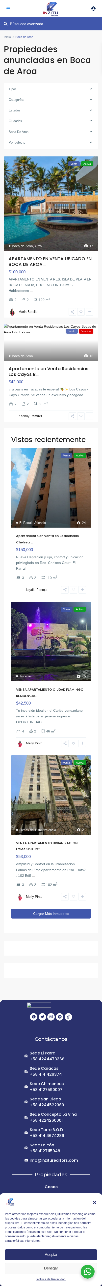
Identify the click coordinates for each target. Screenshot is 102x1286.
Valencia (40, 523)
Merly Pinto (34, 743)
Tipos (13, 89)
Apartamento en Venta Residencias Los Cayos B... (48, 371)
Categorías (16, 100)
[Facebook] (33, 1017)
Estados (15, 110)
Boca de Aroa (22, 246)
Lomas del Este (30, 830)
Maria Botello (28, 312)
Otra (38, 246)
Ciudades (15, 121)
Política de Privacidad (51, 1279)
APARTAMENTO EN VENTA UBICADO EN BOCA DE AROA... (50, 261)
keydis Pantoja (36, 590)
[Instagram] (51, 1017)
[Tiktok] (68, 1017)
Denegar (51, 1268)
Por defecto (17, 142)
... (31, 291)
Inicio (7, 37)
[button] (94, 1202)
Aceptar (51, 1254)
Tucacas (25, 676)
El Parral (25, 523)
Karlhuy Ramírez (31, 416)
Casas (51, 1187)
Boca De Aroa (18, 132)
